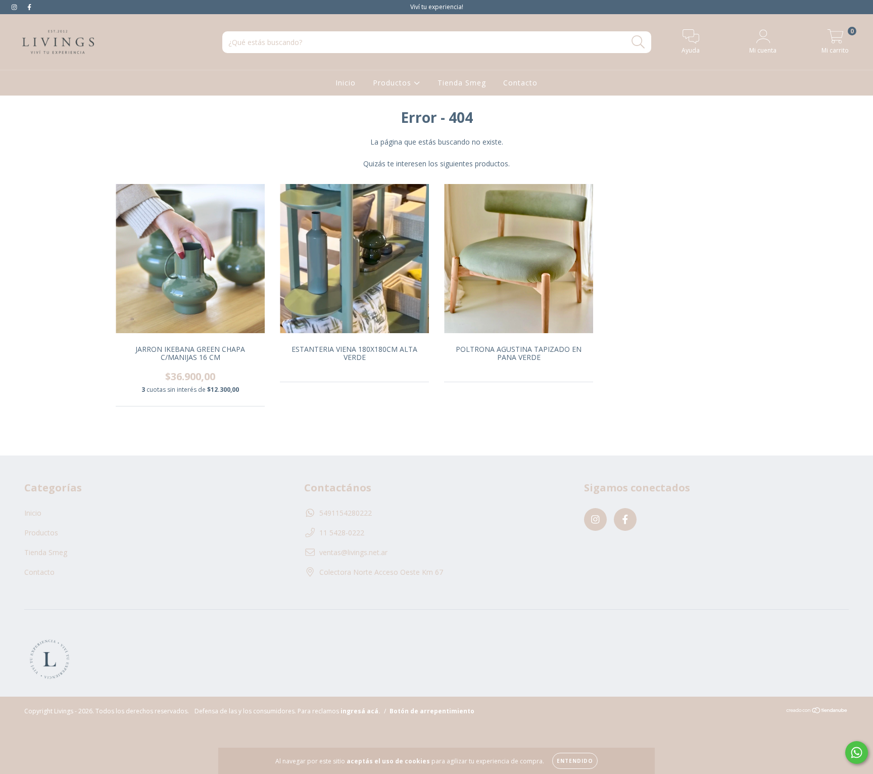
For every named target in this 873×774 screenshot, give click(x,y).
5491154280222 (345, 513)
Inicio (345, 82)
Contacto (520, 82)
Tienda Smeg (462, 82)
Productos (393, 82)
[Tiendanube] (817, 711)
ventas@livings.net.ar (353, 552)
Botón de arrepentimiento (432, 711)
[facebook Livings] (29, 7)
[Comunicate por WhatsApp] (856, 752)
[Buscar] (638, 42)
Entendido (575, 760)
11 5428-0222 (341, 532)
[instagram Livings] (15, 7)
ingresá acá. (360, 711)
